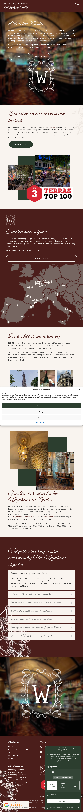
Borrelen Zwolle (15, 800)
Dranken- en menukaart (18, 749)
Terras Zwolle (34, 802)
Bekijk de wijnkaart (41, 258)
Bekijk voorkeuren (41, 418)
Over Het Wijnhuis (15, 755)
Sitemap (41, 796)
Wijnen (11, 752)
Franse (63, 33)
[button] (80, 389)
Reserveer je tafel (20, 56)
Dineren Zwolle (34, 800)
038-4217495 (49, 517)
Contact (11, 758)
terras (52, 127)
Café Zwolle (25, 800)
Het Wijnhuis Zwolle (31, 808)
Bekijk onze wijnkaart (21, 144)
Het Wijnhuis (41, 30)
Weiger (41, 412)
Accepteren (41, 406)
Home (10, 746)
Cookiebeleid (40, 422)
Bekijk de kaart (41, 56)
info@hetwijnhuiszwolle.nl (22, 517)
